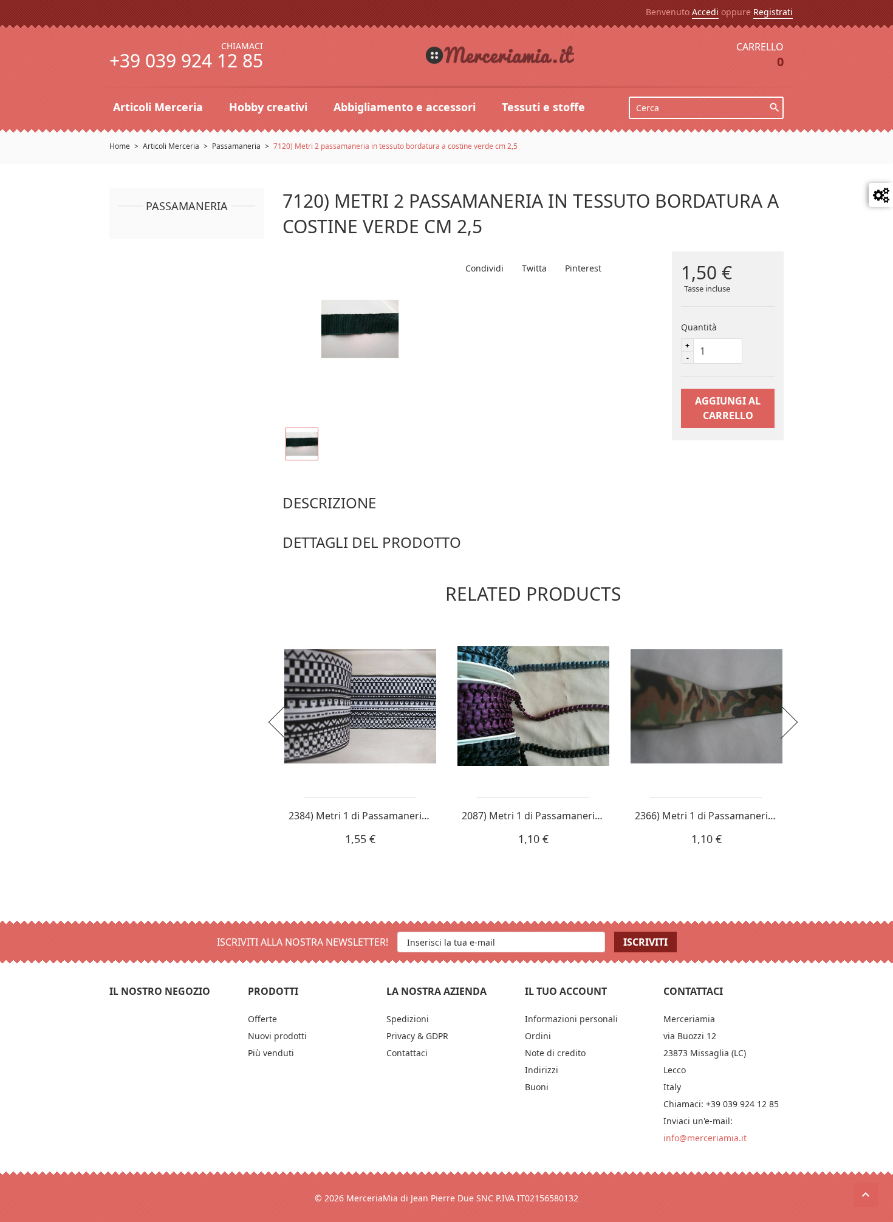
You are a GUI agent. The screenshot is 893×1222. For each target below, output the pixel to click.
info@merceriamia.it (705, 1138)
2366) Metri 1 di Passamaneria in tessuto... (732, 815)
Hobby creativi (269, 107)
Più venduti (271, 1053)
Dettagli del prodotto (371, 542)
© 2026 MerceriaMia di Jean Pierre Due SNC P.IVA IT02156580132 (446, 1198)
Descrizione (329, 503)
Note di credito (555, 1053)
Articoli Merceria (159, 107)
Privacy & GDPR (417, 1036)
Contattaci (407, 1053)
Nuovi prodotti (277, 1036)
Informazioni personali (571, 1019)
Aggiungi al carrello (728, 408)
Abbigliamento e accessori (406, 107)
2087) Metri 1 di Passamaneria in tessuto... (558, 815)
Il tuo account (566, 991)
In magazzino (310, 565)
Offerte (262, 1019)
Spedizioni (407, 1019)
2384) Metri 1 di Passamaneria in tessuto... (385, 815)
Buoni (537, 1087)
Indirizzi (541, 1070)
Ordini (538, 1036)
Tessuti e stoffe (545, 107)
